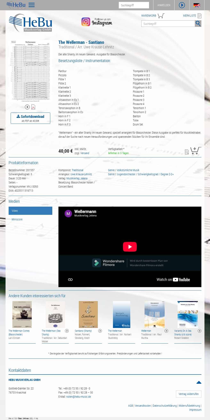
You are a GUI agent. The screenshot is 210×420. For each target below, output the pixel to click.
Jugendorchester (126, 174)
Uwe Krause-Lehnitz (81, 174)
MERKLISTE (189, 15)
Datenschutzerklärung (165, 405)
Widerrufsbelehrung (189, 405)
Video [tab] (15, 211)
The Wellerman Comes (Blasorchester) (19, 332)
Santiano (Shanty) (83, 330)
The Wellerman (115, 330)
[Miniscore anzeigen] (33, 107)
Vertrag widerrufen (189, 394)
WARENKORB (148, 15)
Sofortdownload (32, 116)
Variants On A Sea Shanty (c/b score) (183, 332)
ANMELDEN (164, 5)
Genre (111, 170)
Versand (84, 153)
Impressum (195, 410)
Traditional (77, 170)
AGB (130, 405)
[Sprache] (196, 5)
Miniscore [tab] (17, 219)
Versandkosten (143, 405)
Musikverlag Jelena (76, 178)
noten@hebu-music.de (78, 396)
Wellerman (146, 330)
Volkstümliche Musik (128, 170)
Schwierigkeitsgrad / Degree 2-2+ (156, 174)
